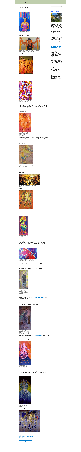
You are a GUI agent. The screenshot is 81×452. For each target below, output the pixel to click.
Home (54, 2)
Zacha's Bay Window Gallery (27, 2)
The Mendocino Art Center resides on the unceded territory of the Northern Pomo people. (56, 47)
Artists (57, 2)
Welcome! (20, 442)
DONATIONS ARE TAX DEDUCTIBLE (56, 79)
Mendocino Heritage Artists (24, 441)
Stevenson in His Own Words (24, 438)
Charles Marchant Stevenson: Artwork (26, 437)
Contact (60, 2)
